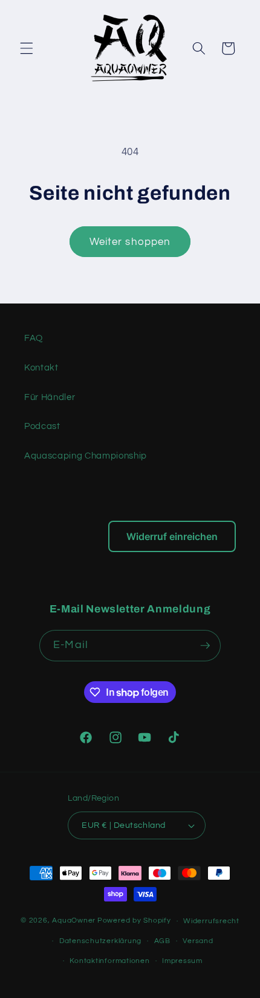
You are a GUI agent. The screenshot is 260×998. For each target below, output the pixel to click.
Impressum (182, 961)
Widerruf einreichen (172, 536)
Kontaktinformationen (109, 961)
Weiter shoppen (130, 242)
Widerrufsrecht (211, 921)
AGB (162, 941)
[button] (26, 48)
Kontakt (41, 367)
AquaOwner (74, 921)
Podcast (42, 426)
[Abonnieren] (204, 645)
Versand (198, 941)
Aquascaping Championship (85, 455)
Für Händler (49, 397)
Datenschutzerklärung (100, 941)
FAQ (33, 338)
